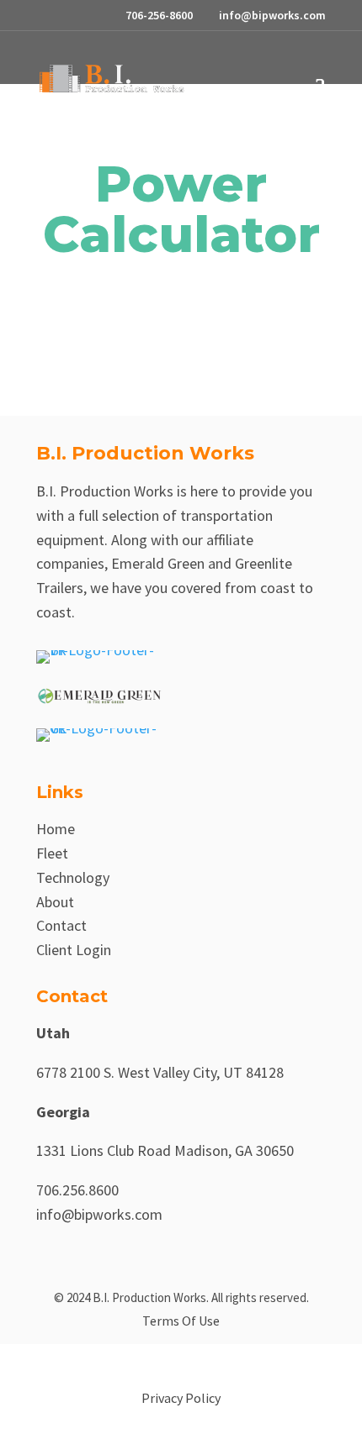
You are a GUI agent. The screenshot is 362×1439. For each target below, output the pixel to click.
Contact (61, 925)
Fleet (52, 853)
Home (55, 828)
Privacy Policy (181, 1397)
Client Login (73, 949)
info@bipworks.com (99, 1214)
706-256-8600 (159, 15)
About (55, 901)
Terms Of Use (181, 1320)
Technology (72, 877)
